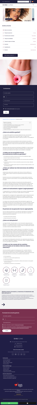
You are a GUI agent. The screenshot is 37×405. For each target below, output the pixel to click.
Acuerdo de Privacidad (10, 108)
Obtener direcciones (19, 345)
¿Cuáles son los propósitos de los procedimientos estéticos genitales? (14, 124)
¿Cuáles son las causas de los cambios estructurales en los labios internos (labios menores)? (17, 129)
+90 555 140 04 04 (7, 1)
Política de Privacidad (19, 324)
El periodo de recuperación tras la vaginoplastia (10, 127)
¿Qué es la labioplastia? (7, 128)
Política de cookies (6, 369)
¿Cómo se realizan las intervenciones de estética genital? (12, 125)
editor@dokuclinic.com (18, 392)
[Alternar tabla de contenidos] (30, 122)
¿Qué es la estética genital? (8, 123)
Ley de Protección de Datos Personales (9, 371)
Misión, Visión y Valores (6, 361)
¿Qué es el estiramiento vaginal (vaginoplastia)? (11, 126)
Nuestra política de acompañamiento (8, 375)
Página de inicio (6, 119)
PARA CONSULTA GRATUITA (9, 55)
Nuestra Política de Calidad (7, 370)
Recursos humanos (6, 363)
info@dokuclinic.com (19, 346)
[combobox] (4, 97)
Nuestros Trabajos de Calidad (7, 362)
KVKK (5, 108)
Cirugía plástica (12, 119)
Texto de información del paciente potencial (20, 328)
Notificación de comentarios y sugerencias (9, 378)
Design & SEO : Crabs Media (25, 399)
